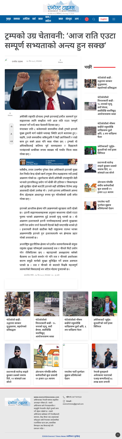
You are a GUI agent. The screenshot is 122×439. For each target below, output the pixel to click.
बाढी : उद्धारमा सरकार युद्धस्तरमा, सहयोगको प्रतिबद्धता (16, 324)
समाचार (17, 19)
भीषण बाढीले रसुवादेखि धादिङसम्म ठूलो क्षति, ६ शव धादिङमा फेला (107, 130)
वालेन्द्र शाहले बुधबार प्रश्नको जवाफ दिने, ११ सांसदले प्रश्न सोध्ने (17, 376)
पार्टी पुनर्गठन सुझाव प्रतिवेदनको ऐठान (106, 205)
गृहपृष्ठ (8, 19)
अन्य (77, 19)
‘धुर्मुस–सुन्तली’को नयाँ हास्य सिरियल (107, 150)
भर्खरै (88, 67)
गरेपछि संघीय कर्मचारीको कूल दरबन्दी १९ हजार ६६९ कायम (46, 375)
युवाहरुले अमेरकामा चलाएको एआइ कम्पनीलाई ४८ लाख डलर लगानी (103, 376)
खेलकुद (69, 19)
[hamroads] (48, 162)
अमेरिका (26, 19)
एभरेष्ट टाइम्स (17, 61)
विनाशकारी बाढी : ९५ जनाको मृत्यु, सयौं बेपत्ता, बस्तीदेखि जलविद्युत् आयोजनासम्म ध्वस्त (45, 328)
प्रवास (40, 19)
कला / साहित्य (48, 19)
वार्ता (34, 19)
